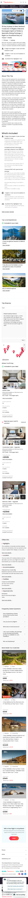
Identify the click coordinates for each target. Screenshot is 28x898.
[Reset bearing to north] (24, 349)
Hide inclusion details (8, 212)
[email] (21, 11)
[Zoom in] (24, 345)
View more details (7, 398)
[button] (25, 651)
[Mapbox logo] (5, 360)
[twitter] (19, 11)
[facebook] (17, 11)
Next (23, 340)
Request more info (7, 896)
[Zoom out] (24, 347)
